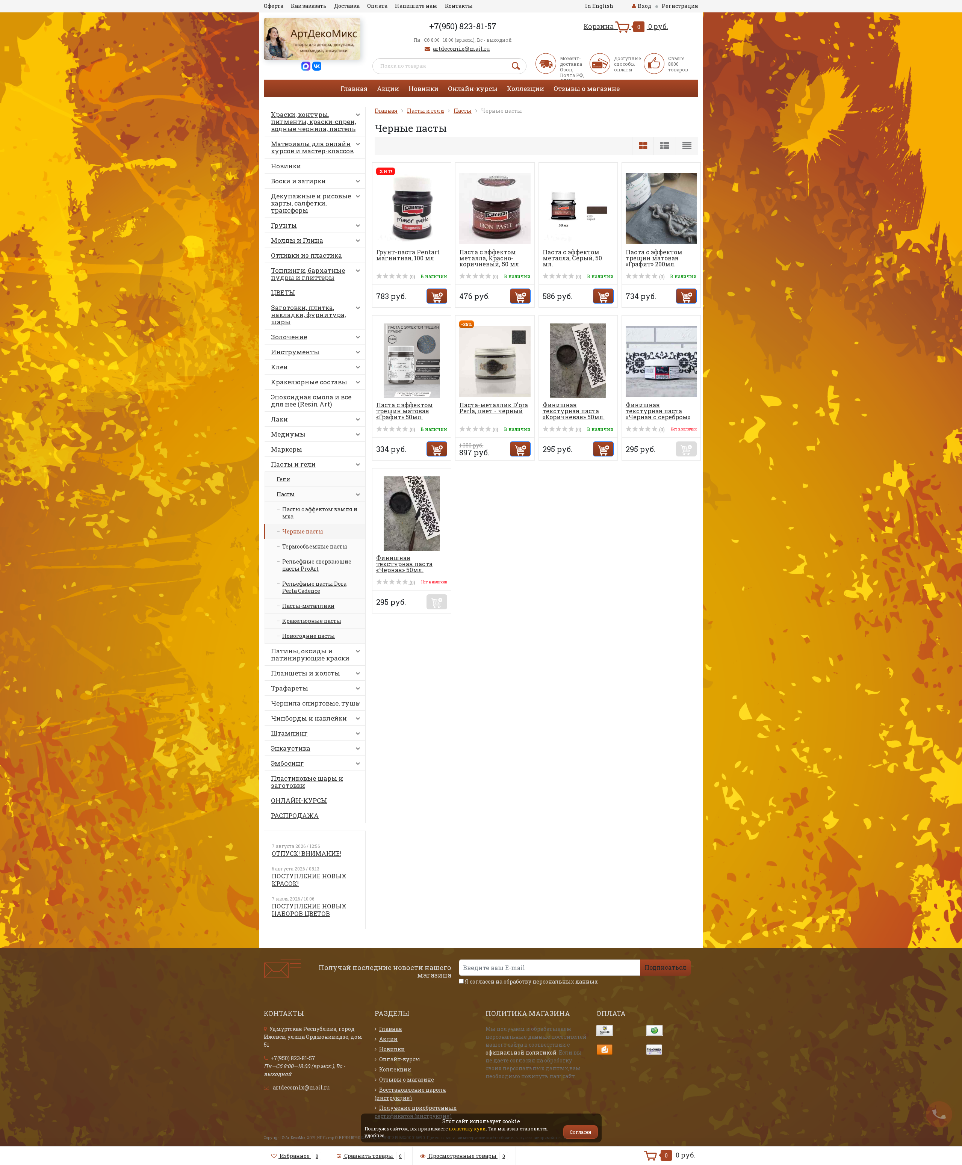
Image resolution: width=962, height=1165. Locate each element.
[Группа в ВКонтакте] (316, 66)
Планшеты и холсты (305, 673)
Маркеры (286, 449)
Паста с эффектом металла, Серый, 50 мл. (572, 258)
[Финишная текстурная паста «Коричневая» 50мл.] (578, 360)
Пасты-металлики (308, 605)
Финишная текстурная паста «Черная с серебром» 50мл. (658, 414)
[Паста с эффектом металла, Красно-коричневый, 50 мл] (494, 208)
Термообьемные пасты (314, 546)
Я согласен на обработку (531, 981)
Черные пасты (302, 531)
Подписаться (665, 967)
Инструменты (295, 352)
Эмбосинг (287, 763)
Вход (645, 5)
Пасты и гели (293, 464)
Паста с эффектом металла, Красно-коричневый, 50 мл (489, 258)
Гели (283, 479)
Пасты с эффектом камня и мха (319, 513)
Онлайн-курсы (473, 88)
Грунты (284, 225)
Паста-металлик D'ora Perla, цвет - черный (493, 408)
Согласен (580, 1132)
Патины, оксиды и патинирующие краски (310, 654)
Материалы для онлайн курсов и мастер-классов (312, 147)
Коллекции (525, 88)
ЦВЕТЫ (283, 292)
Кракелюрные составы (309, 382)
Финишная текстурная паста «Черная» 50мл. (404, 564)
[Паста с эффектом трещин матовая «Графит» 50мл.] (412, 360)
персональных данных (565, 981)
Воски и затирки (298, 181)
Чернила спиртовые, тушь (315, 703)
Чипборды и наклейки (309, 718)
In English (599, 5)
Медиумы (288, 434)
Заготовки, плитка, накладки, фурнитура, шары (308, 314)
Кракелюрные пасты (311, 620)
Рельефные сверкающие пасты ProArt (316, 565)
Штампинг (289, 733)
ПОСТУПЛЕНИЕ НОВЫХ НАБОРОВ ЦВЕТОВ (309, 909)
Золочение (289, 336)
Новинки (423, 88)
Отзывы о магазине (587, 88)
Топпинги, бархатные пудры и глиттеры (308, 274)
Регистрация (680, 5)
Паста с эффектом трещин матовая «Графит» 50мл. (404, 411)
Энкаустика (290, 748)
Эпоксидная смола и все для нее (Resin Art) (311, 400)
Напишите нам (416, 5)
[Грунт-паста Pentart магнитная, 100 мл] (411, 208)
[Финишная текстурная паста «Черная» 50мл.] (412, 513)
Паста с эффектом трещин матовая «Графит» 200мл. (654, 258)
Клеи (279, 367)
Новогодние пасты (308, 635)
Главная (354, 88)
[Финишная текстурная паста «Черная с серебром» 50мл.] (661, 360)
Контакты (459, 5)
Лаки (279, 419)
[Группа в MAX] (305, 66)
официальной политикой (521, 1052)
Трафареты (289, 688)
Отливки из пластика (306, 255)
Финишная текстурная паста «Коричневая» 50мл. (574, 411)
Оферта (273, 5)
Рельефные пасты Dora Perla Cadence (314, 587)
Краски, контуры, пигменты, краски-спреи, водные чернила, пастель (313, 121)
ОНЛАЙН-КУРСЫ (299, 800)
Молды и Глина (297, 240)
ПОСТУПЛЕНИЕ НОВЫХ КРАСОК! (309, 879)
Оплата (377, 5)
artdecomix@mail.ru (461, 48)
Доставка (347, 5)
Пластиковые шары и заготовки (307, 782)
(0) (411, 276)
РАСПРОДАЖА (295, 815)
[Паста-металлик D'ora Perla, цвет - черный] (494, 360)
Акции (388, 88)
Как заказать (309, 5)
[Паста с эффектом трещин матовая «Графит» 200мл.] (661, 208)
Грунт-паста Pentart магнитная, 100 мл (408, 255)
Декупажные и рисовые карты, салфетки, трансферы (311, 203)
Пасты (286, 494)
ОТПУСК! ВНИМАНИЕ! (306, 853)
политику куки (467, 1129)
